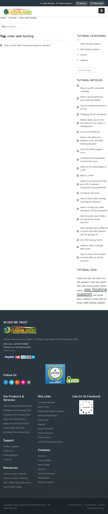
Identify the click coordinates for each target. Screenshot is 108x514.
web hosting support (94, 302)
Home (3, 17)
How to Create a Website (14, 473)
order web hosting (27, 17)
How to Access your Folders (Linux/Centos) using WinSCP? (93, 219)
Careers (41, 469)
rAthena (84, 60)
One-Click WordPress (90, 131)
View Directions (9, 350)
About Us (42, 456)
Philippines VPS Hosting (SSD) (17, 410)
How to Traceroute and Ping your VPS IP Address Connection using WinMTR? (93, 184)
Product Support (11, 446)
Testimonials (44, 477)
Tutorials (12, 17)
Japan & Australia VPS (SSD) (16, 423)
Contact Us (8, 450)
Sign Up (82, 3)
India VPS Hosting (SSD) (14, 419)
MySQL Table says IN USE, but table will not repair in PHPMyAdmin (92, 123)
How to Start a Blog (12, 487)
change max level (84, 278)
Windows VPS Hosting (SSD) (16, 432)
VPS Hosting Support (90, 49)
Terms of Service (45, 433)
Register (42, 424)
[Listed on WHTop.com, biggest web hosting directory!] (55, 383)
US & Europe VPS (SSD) (13, 427)
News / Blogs (44, 464)
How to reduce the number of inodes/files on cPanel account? (93, 257)
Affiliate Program (46, 482)
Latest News (43, 406)
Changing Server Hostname (93, 114)
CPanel (83, 54)
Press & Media (44, 460)
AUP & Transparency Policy (50, 441)
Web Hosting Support (90, 43)
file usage (97, 278)
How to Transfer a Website (15, 478)
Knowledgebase (10, 455)
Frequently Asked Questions (51, 411)
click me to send (22, 347)
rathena (80, 290)
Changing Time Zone (90, 193)
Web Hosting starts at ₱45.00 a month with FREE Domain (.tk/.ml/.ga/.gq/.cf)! (93, 231)
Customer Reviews (46, 402)
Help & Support (65, 3)
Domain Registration (47, 415)
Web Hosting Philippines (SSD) (17, 406)
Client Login (98, 3)
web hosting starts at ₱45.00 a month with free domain (92, 299)
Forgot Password (45, 428)
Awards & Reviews (46, 473)
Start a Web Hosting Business (17, 482)
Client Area (43, 420)
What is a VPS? (87, 175)
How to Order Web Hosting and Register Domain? (27, 45)
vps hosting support (92, 291)
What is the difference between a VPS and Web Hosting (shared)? (91, 140)
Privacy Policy (44, 437)
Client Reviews (49, 3)
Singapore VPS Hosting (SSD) (16, 414)
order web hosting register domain (91, 285)
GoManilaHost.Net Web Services (32, 505)
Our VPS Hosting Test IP (91, 240)
